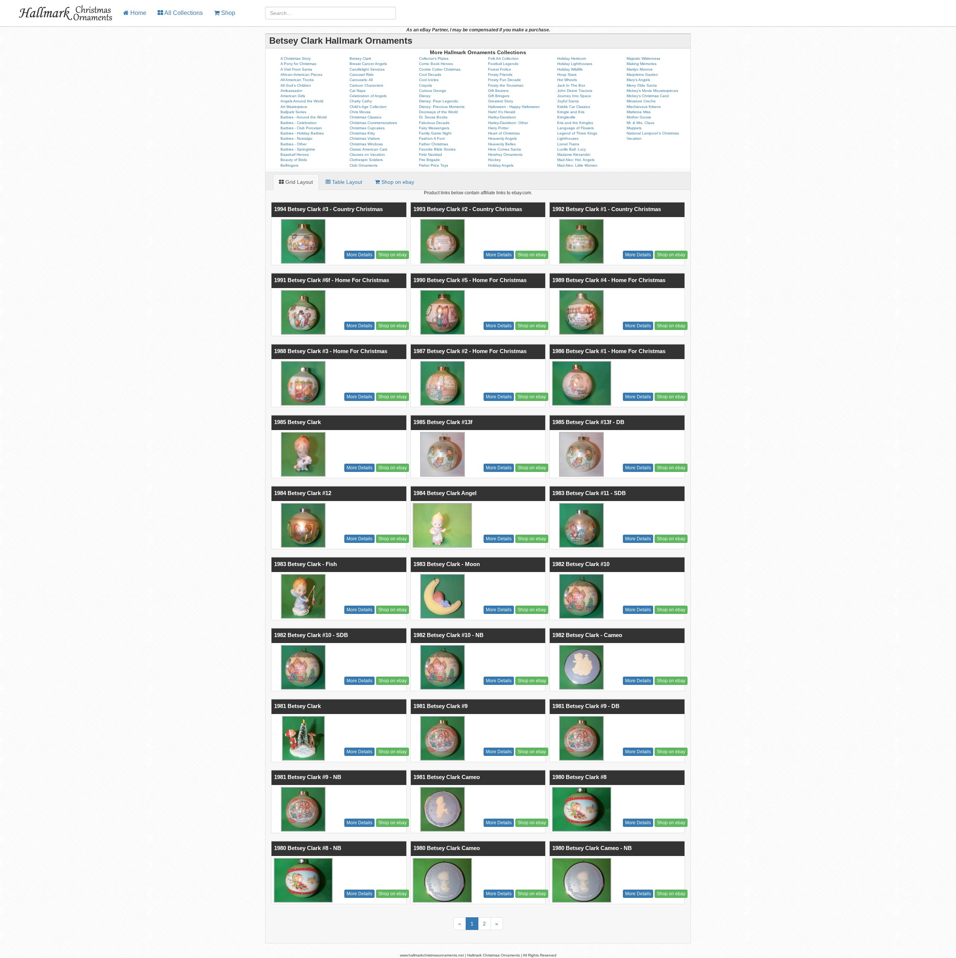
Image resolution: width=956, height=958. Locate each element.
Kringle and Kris (570, 112)
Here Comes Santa (504, 149)
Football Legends (503, 64)
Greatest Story (500, 101)
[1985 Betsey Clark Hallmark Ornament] (302, 454)
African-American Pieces (301, 74)
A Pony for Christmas (298, 64)
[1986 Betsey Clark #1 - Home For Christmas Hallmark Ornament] (580, 383)
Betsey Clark (360, 58)
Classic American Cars (368, 149)
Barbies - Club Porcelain (301, 128)
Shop (227, 13)
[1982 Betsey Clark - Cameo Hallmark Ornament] (580, 667)
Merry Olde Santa (642, 85)
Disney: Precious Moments (442, 107)
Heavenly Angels (502, 138)
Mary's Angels (638, 80)
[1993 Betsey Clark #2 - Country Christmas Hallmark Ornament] (441, 241)
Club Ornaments (364, 165)
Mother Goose (639, 117)
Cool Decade (430, 74)
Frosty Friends (500, 74)
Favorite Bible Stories (437, 149)
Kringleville (566, 117)
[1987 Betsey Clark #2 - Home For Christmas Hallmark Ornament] (441, 383)
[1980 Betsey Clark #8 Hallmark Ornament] (580, 809)
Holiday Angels (500, 165)
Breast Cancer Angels (368, 64)
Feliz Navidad (430, 154)
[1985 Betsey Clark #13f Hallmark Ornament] (441, 454)
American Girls (292, 96)
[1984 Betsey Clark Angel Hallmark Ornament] (441, 525)
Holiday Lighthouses (574, 64)
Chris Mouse (360, 112)
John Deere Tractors (574, 91)
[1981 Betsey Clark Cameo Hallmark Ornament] (441, 809)
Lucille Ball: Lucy (571, 149)
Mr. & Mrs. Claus (640, 123)
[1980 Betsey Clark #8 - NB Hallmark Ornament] (302, 880)
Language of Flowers (575, 128)
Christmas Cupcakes (367, 128)
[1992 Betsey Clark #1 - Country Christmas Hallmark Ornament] (580, 241)
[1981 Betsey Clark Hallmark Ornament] (302, 738)
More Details (359, 254)
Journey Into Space (574, 96)
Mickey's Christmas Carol (648, 96)
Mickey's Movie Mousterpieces (652, 91)
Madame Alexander (573, 154)
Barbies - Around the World (303, 117)
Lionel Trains (568, 144)
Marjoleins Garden (642, 74)
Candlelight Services (367, 69)
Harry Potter (498, 128)
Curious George (432, 91)
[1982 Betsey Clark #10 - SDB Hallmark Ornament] (302, 667)
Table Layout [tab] (346, 182)
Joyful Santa (568, 101)
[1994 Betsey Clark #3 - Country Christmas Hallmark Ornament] (302, 241)
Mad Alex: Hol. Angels (576, 160)
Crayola (425, 85)
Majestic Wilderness (643, 58)
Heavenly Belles (502, 144)
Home (137, 13)
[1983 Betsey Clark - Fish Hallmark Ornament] (302, 596)
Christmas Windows (366, 144)
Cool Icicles (428, 80)
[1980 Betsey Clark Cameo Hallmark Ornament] (441, 880)
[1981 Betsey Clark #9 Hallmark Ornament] (441, 738)
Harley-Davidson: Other (508, 123)
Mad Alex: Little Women (577, 165)
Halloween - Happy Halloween (514, 107)
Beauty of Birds (293, 160)
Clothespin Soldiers (366, 160)
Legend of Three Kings (577, 133)
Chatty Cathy (361, 101)
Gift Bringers (498, 96)
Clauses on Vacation (367, 154)
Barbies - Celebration (298, 123)
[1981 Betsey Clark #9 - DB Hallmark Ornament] (580, 738)
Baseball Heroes (294, 154)
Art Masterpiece (293, 107)
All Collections (183, 13)
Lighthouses (567, 138)
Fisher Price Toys (433, 165)
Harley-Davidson (502, 117)
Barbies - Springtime (297, 149)
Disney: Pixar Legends (438, 101)
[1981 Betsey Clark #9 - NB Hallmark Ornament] (302, 809)
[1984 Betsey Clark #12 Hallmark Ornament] (302, 525)
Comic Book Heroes (436, 64)
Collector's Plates (433, 58)
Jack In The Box (571, 85)
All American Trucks (297, 80)
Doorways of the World (438, 112)
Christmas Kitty (362, 133)
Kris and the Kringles (575, 123)
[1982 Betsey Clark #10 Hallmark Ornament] (580, 596)
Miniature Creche (641, 101)
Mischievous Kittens (644, 107)
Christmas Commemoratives (373, 123)
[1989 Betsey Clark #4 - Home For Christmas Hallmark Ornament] (580, 312)
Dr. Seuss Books (433, 117)
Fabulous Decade (434, 123)
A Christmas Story (295, 58)
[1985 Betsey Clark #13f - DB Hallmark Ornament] (580, 454)
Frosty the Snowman (506, 85)
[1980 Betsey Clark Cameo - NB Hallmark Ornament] (580, 880)
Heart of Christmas (504, 133)
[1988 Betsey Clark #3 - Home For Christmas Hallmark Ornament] (302, 383)
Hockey (494, 160)
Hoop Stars (567, 74)
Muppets (634, 128)
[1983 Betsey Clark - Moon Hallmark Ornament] (441, 596)
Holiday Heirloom (571, 58)
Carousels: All (361, 80)
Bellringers (289, 165)
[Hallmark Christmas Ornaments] (59, 9)
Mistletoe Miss (639, 112)
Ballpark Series (293, 112)
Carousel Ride (362, 74)
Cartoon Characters (366, 85)
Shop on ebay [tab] (397, 182)
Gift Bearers (498, 91)
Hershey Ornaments (505, 154)
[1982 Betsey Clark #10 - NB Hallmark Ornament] (441, 667)
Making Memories (642, 64)
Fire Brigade (429, 160)
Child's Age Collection (368, 107)
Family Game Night (435, 133)
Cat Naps (358, 91)
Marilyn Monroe (640, 69)
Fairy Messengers (434, 128)
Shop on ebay (392, 254)
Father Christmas (433, 144)
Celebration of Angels (368, 96)
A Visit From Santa (296, 69)
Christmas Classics (365, 117)
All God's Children (295, 85)
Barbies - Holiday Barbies (302, 133)
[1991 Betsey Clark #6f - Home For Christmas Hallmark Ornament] (302, 312)
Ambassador (291, 91)
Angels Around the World (301, 101)
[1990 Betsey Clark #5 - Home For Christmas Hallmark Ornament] (441, 312)
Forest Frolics (499, 69)
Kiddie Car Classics (573, 107)
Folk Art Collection (503, 58)
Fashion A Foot (432, 138)
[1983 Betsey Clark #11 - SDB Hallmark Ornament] (580, 525)
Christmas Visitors (365, 138)
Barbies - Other (293, 144)
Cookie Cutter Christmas (439, 69)
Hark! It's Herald (501, 112)
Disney (425, 96)
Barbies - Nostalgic (296, 138)
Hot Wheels (567, 80)
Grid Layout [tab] (298, 182)
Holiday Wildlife (570, 69)
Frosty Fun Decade (504, 80)
